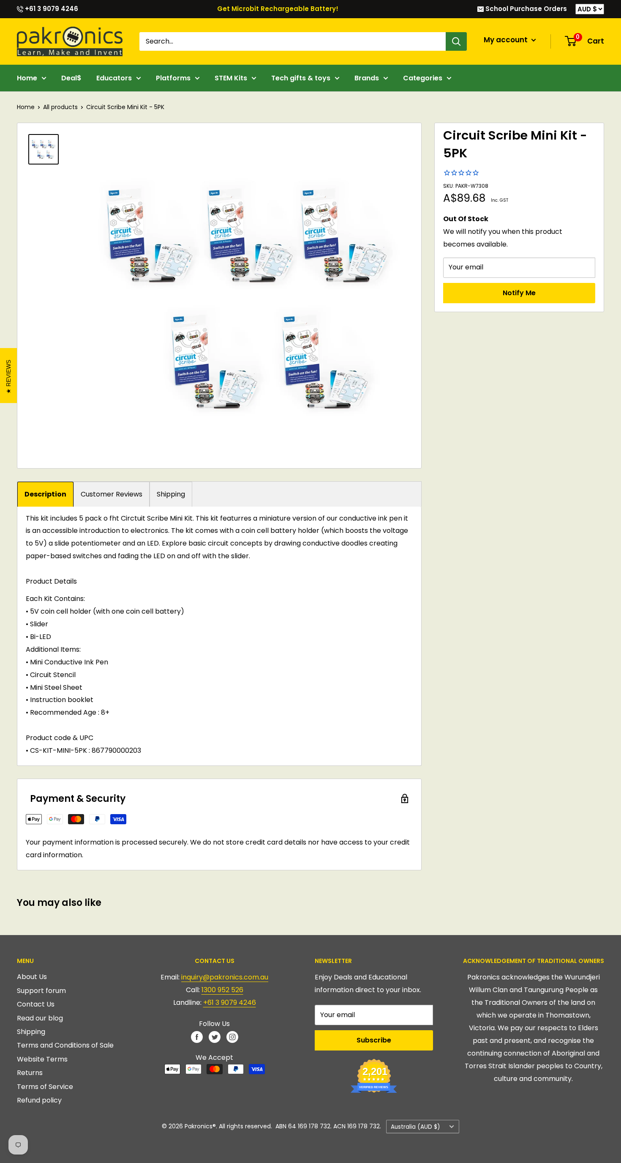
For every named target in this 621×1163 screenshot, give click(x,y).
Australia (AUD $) (415, 1127)
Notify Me (519, 292)
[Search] (456, 41)
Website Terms (42, 1059)
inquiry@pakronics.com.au (224, 977)
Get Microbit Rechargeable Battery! (277, 8)
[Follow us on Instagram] (232, 1036)
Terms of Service (45, 1087)
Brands (366, 78)
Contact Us (35, 1004)
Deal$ (71, 78)
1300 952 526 (222, 990)
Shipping (171, 494)
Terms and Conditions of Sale (65, 1045)
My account (506, 40)
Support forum (41, 991)
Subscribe (374, 1040)
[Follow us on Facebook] (197, 1036)
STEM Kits (231, 78)
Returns (30, 1073)
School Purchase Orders (525, 8)
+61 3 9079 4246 (50, 8)
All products (60, 107)
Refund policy (39, 1100)
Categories (422, 78)
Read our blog (40, 1018)
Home (27, 78)
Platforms (173, 78)
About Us (32, 977)
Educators (114, 78)
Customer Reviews (111, 494)
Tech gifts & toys (300, 78)
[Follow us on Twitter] (215, 1036)
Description (45, 494)
